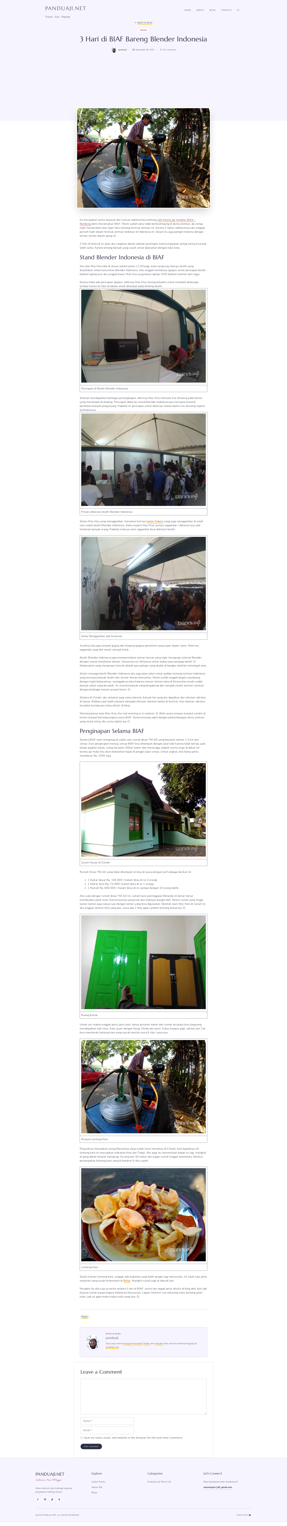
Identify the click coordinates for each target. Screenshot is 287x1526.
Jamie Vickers (155, 521)
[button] (238, 10)
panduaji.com (112, 1347)
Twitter (146, 1343)
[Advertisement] (143, 80)
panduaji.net (65, 8)
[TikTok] (52, 1499)
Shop (94, 1492)
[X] (59, 1499)
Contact (226, 10)
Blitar (126, 1281)
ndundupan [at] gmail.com (217, 1487)
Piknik (85, 1316)
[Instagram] (45, 1499)
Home (187, 10)
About (200, 10)
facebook (138, 1343)
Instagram (128, 1343)
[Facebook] (38, 1499)
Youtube (159, 1343)
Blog (213, 10)
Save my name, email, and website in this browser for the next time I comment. (133, 1438)
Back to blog (145, 22)
